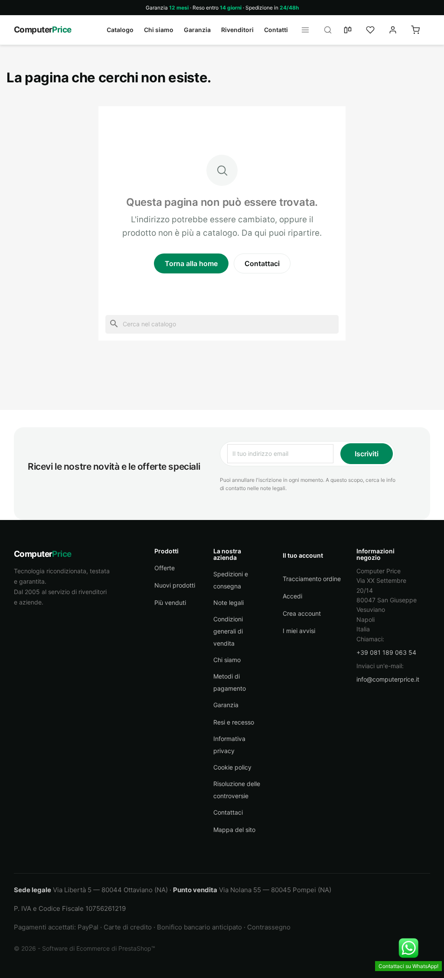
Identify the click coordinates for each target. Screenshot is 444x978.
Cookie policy (232, 767)
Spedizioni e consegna (230, 580)
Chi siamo (158, 29)
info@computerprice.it (387, 679)
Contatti (276, 29)
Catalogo (120, 29)
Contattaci (262, 263)
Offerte (164, 568)
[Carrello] (420, 29)
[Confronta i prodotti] (352, 29)
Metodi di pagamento (229, 682)
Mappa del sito (234, 829)
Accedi (292, 596)
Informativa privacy (229, 744)
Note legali (228, 602)
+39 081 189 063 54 (386, 652)
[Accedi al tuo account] (398, 29)
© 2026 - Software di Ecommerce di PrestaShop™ (84, 948)
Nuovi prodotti (174, 585)
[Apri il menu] (307, 29)
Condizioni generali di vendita (228, 631)
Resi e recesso (233, 722)
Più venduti (170, 602)
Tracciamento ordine (312, 578)
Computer (43, 30)
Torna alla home (191, 263)
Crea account (302, 613)
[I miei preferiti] (375, 29)
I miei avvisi (299, 630)
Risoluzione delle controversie (236, 789)
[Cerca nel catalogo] (330, 29)
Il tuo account (303, 555)
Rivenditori (237, 29)
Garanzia (197, 29)
